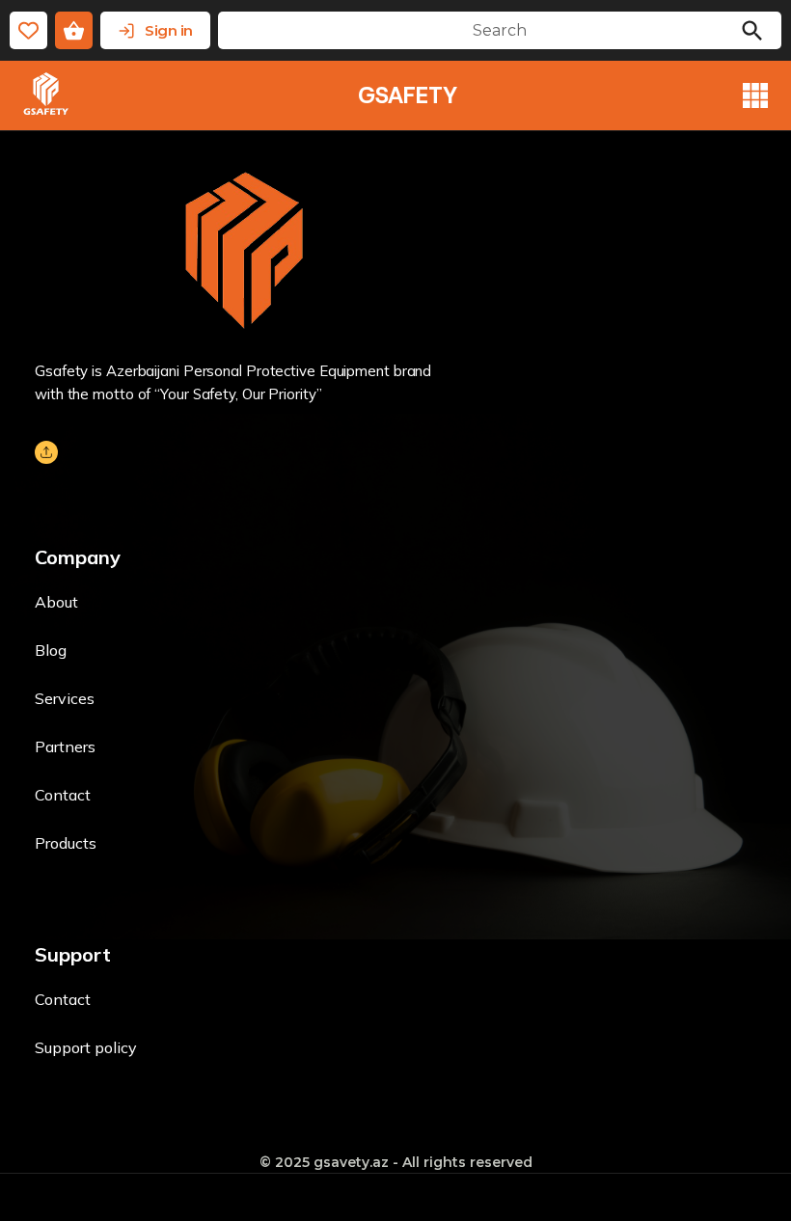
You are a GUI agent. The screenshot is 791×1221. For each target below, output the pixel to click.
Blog (51, 650)
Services (65, 698)
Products (65, 843)
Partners (65, 746)
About (56, 601)
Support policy (86, 1047)
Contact (63, 794)
